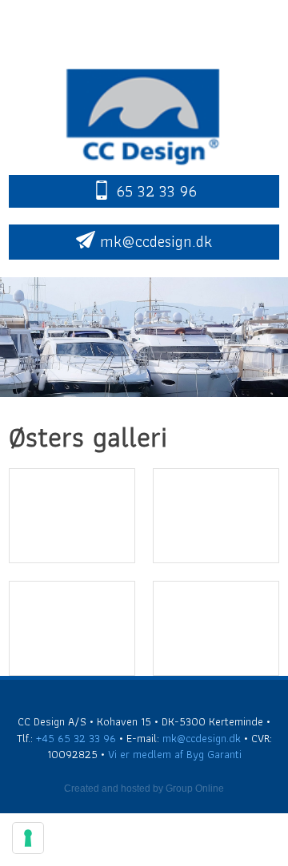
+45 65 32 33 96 (76, 738)
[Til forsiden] (144, 114)
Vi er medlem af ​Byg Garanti (175, 754)
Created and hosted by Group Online (144, 788)
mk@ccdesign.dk (201, 738)
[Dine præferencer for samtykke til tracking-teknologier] (28, 838)
